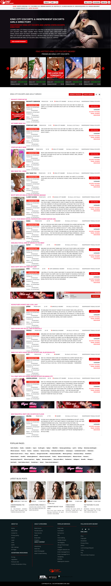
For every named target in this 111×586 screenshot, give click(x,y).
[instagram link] (89, 529)
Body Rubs (37, 538)
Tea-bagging (61, 542)
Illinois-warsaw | (15, 451)
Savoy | (42, 462)
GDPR (12, 545)
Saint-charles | (15, 448)
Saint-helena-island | (24, 462)
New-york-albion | (59, 459)
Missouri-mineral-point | (65, 456)
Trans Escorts (38, 533)
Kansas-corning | (45, 451)
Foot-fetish (61, 530)
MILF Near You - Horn (18, 171)
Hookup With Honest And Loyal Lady (24, 304)
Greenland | (88, 453)
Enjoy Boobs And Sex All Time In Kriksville (26, 328)
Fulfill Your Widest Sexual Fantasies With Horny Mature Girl (33, 219)
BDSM (36, 535)
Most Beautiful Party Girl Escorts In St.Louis (27, 414)
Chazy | (27, 453)
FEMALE (46, 2)
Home (14, 6)
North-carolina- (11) (23, 6)
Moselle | (83, 459)
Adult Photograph (39, 551)
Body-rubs (60, 528)
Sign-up (104, 2)
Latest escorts (33, 8)
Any (52, 2)
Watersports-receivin (63, 561)
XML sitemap (15, 547)
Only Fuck (88, 2)
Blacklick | (55, 448)
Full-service (61, 533)
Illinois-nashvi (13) (22, 8)
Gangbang (60, 556)
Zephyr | (48, 448)
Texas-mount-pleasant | (52, 462)
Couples (60, 547)
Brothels (60, 559)
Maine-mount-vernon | (17, 453)
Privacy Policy (84, 543)
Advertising (37, 546)
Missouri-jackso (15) (81, 6)
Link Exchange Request (87, 548)
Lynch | (74, 448)
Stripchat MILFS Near (18, 147)
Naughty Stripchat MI (19, 99)
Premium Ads (15, 562)
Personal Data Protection (88, 555)
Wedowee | (91, 451)
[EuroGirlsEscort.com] (65, 577)
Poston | (23, 451)
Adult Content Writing (40, 553)
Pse (58, 535)
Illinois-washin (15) (68, 6)
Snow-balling (61, 538)
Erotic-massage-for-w (63, 552)
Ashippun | (77, 459)
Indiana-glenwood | (32, 456)
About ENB (14, 530)
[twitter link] (82, 529)
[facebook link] (86, 529)
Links (12, 542)
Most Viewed (88, 94)
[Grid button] (99, 94)
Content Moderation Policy (18, 564)
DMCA (13, 538)
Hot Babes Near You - (18, 123)
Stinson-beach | (15, 456)
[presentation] (8, 68)
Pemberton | (68, 459)
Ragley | (38, 459)
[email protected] (46, 279)
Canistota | (36, 451)
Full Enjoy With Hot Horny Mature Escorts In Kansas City (32, 376)
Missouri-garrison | (29, 459)
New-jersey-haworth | (17, 459)
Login (12, 540)
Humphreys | (35, 462)
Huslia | (22, 448)
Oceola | (29, 451)
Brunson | (86, 456)
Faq (82, 552)
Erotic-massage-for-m (64, 554)
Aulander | (29, 448)
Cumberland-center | (80, 451)
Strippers (36, 540)
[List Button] (96, 94)
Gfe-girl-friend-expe (63, 545)
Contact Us (14, 533)
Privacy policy (15, 535)
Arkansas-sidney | (79, 453)
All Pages (13, 549)
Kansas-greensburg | (65, 448)
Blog (82, 536)
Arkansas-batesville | (56, 453)
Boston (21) (57, 6)
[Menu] (109, 2)
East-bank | (14, 462)
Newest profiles (75, 94)
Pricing (13, 557)
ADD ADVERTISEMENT (19, 41)
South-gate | (41, 448)
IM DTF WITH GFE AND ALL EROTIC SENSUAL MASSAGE (28, 195)
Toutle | (54, 456)
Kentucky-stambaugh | (90, 448)
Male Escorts (37, 528)
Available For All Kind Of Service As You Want (27, 243)
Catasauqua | (69, 451)
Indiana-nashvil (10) (47, 6)
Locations (96, 2)
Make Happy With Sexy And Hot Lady (24, 267)
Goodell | (23, 456)
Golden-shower (62, 540)
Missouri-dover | (77, 456)
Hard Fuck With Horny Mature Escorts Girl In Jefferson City (33, 352)
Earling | (80, 448)
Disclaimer (84, 541)
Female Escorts (38, 530)
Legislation (14, 559)
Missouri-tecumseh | (45, 456)
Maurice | (33, 453)
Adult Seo (37, 548)
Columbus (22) (35, 6)
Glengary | (90, 459)
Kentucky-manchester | (58, 451)
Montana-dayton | (47, 459)
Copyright (83, 538)
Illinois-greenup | (68, 453)
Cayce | (35, 448)
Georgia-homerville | (43, 453)
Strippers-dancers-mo (64, 549)
